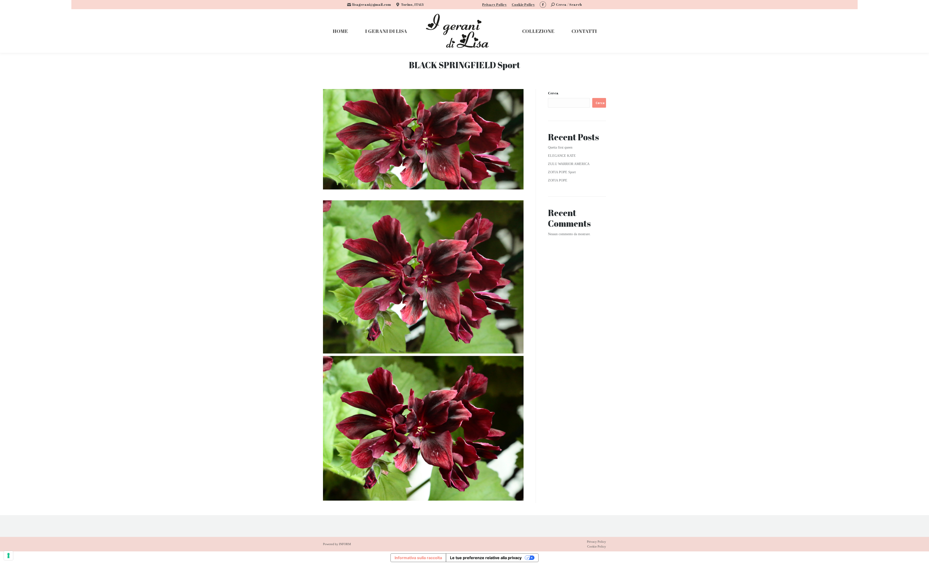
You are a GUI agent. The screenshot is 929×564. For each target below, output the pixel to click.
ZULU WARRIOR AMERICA (569, 164)
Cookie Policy (523, 4)
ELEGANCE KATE (562, 156)
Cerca (553, 93)
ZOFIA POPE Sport (562, 172)
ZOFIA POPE (557, 180)
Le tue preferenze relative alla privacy (486, 557)
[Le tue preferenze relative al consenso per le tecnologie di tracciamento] (8, 555)
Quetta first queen (560, 147)
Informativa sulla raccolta (418, 557)
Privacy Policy (494, 4)
